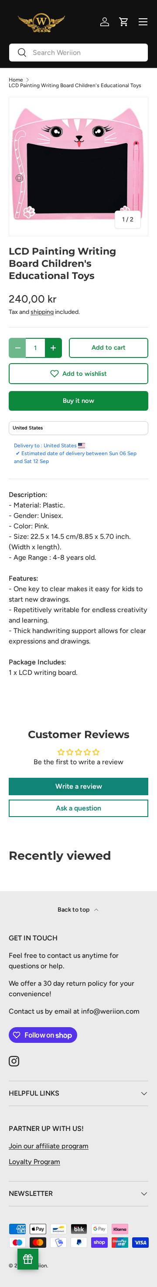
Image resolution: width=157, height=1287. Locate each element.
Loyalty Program (34, 1162)
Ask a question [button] (78, 808)
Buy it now (78, 401)
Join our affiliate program (49, 1146)
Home (16, 79)
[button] (78, 373)
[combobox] (78, 52)
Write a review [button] (78, 786)
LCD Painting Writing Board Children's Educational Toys (75, 85)
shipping (42, 312)
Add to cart (109, 347)
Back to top (74, 909)
